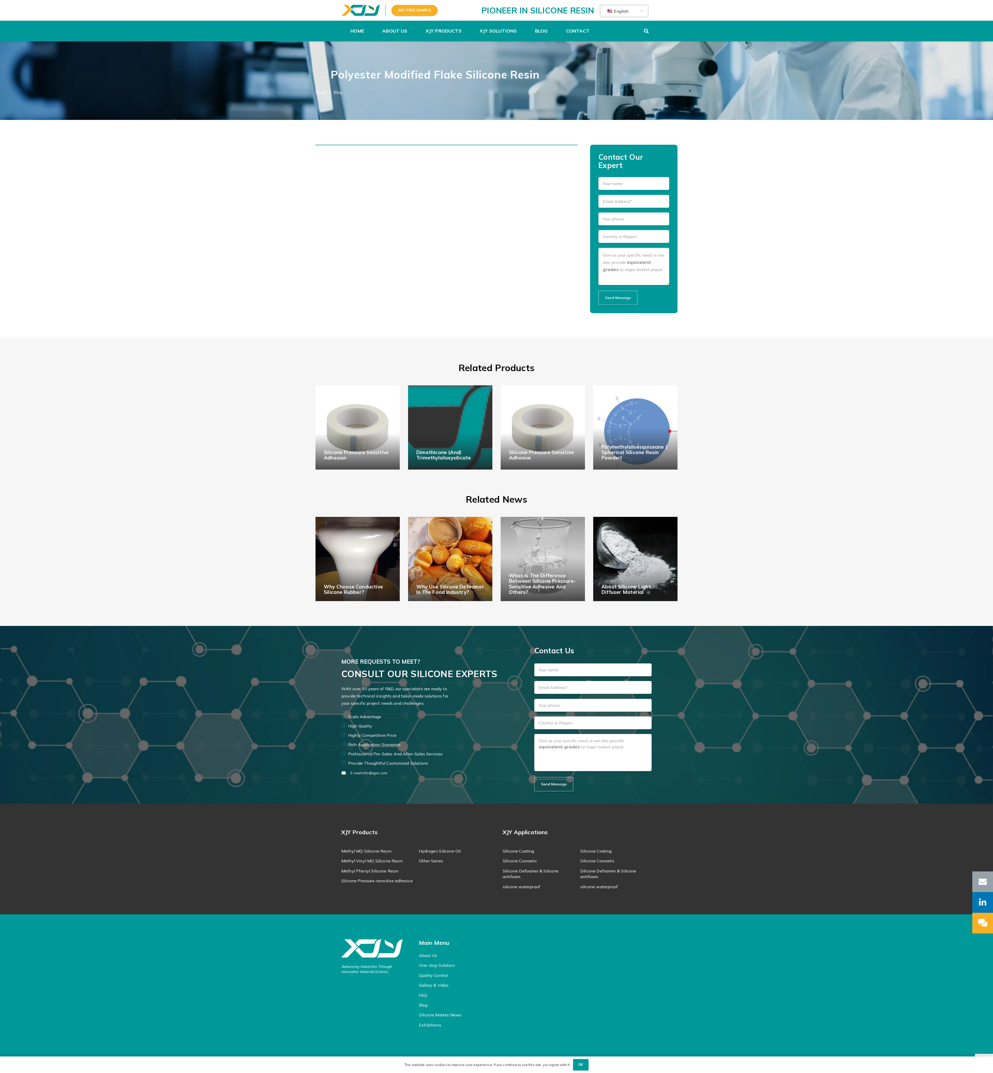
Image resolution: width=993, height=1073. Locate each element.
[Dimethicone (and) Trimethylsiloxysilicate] (450, 427)
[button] (410, 31)
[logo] (360, 10)
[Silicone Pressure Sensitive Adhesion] (357, 427)
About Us (428, 955)
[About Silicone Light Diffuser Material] (635, 559)
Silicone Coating (518, 851)
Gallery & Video (433, 985)
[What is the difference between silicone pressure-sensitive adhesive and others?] (543, 559)
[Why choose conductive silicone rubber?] (357, 559)
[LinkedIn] (982, 902)
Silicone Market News (440, 1014)
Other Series (431, 860)
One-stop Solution (437, 965)
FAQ (423, 995)
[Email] (982, 881)
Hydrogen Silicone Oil (440, 851)
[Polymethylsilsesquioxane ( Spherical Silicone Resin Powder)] (635, 427)
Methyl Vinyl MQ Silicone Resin (372, 860)
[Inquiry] (982, 923)
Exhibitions (430, 1025)
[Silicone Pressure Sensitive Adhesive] (543, 427)
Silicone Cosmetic (520, 860)
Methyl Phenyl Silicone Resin (369, 870)
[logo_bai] (377, 948)
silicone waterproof (521, 886)
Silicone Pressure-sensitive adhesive (377, 880)
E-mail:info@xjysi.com (369, 773)
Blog (423, 1005)
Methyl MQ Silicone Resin (366, 851)
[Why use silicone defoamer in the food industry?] (450, 559)
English (620, 11)
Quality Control (433, 975)
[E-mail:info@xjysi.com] (346, 773)
